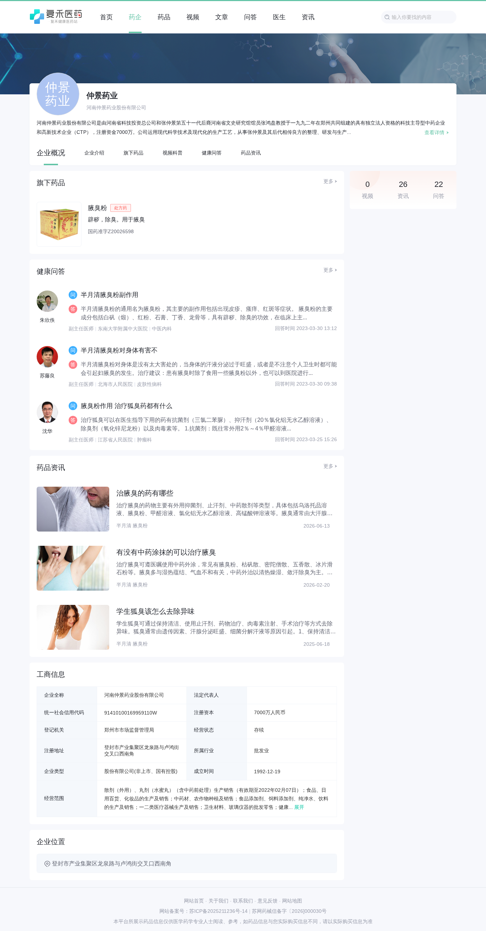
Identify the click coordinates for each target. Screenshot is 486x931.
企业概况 (51, 153)
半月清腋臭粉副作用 (109, 294)
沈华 (47, 431)
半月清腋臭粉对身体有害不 (119, 350)
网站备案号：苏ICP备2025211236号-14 (203, 911)
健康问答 (212, 153)
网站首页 (194, 901)
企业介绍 (94, 153)
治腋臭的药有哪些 (144, 493)
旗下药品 (133, 153)
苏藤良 (47, 375)
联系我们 (243, 901)
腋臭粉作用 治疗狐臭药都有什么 (126, 405)
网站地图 (292, 901)
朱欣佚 (47, 320)
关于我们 (218, 901)
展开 (299, 807)
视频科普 (173, 153)
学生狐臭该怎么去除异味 (155, 611)
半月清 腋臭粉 (132, 525)
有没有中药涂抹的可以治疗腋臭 (166, 552)
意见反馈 (268, 901)
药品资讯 (251, 153)
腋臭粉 (97, 207)
